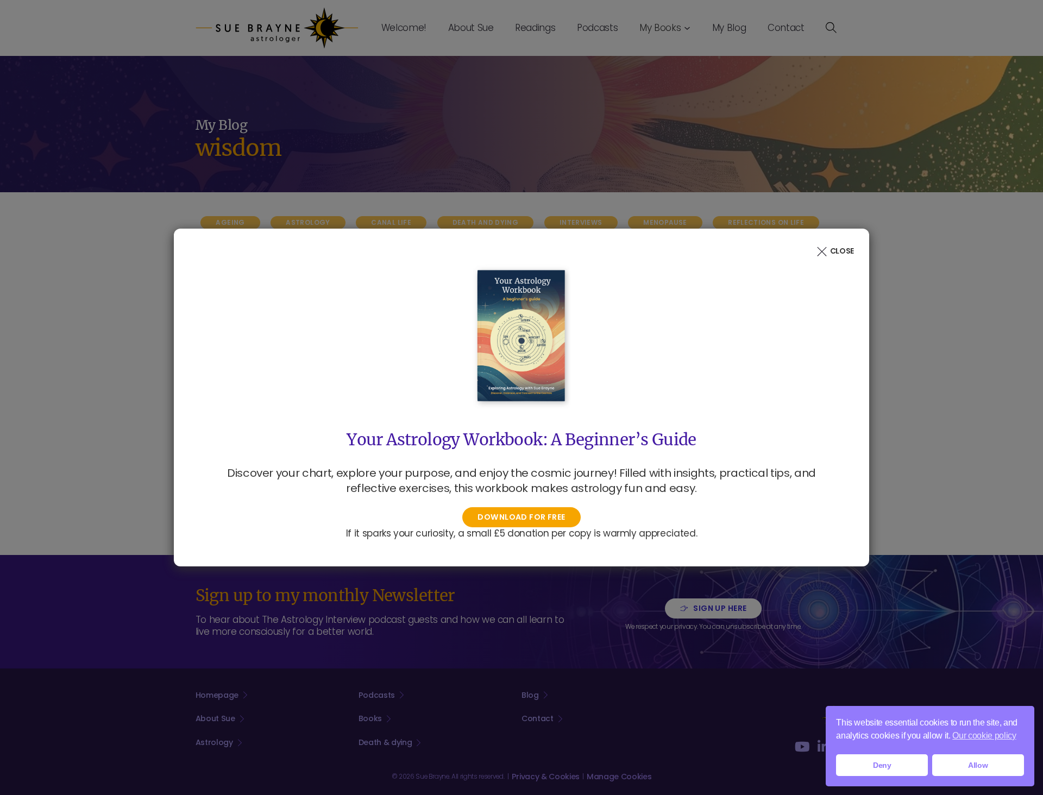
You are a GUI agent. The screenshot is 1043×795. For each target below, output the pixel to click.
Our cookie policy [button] (984, 735)
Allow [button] (978, 765)
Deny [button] (882, 765)
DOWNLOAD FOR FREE (521, 517)
